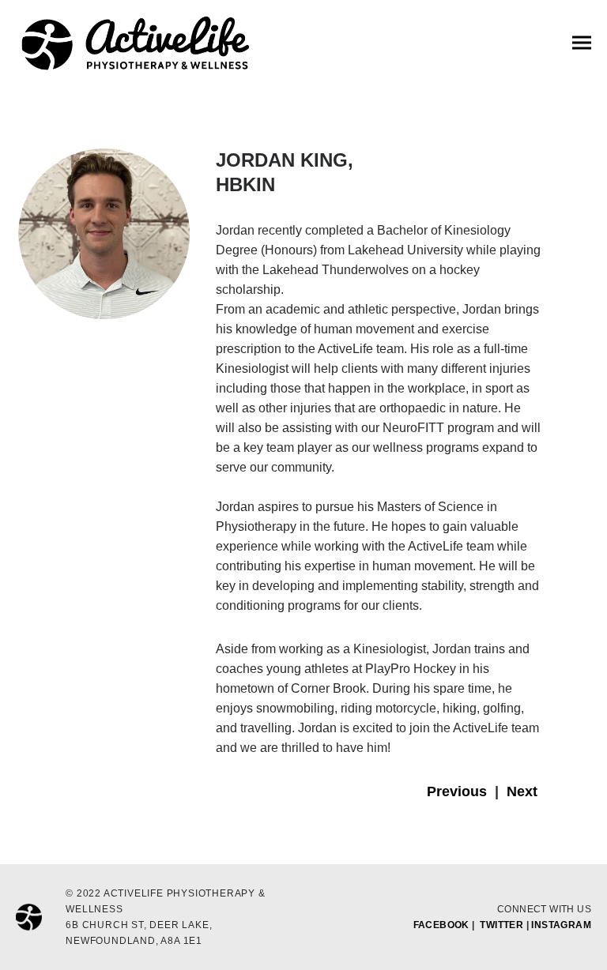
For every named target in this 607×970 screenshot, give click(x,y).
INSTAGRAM (561, 925)
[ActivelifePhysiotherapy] (134, 44)
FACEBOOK (441, 925)
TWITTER (501, 925)
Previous (457, 791)
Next (522, 791)
